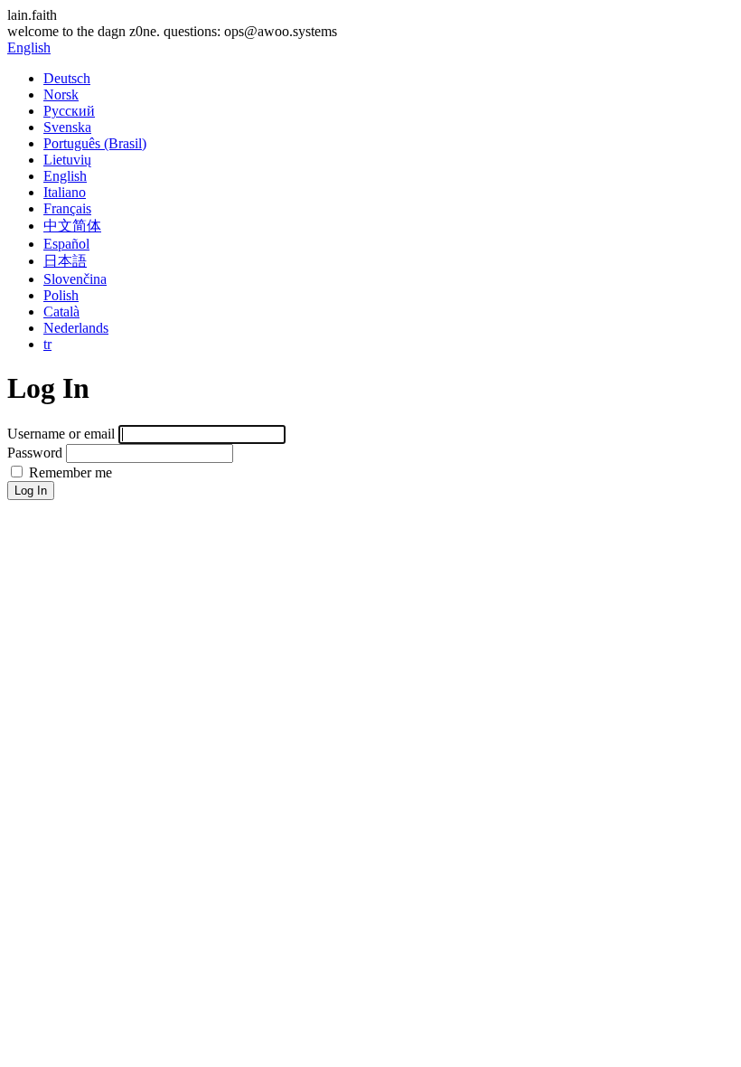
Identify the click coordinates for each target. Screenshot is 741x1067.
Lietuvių (67, 159)
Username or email (61, 433)
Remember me (68, 472)
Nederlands (75, 327)
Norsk (61, 94)
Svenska (67, 127)
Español (66, 243)
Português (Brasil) (94, 143)
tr (47, 344)
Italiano (64, 192)
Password (34, 452)
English (29, 47)
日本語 (65, 261)
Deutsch (66, 78)
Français (67, 208)
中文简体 (72, 225)
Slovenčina (75, 279)
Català (61, 311)
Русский (69, 110)
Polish (61, 295)
